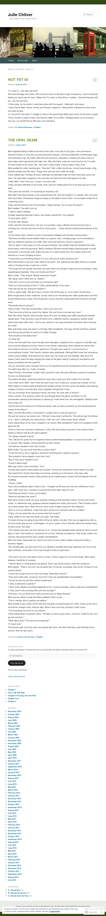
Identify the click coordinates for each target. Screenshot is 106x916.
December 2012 (14, 865)
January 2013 (13, 862)
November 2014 (14, 801)
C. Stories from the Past (24, 637)
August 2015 (13, 778)
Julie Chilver (20, 14)
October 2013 (13, 836)
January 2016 (13, 772)
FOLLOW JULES (16, 663)
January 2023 (13, 737)
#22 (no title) (23, 60)
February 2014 (14, 824)
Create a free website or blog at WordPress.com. (35, 906)
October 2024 (13, 714)
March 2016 (13, 769)
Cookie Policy (54, 911)
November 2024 (14, 711)
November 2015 (14, 775)
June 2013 (12, 848)
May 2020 (12, 752)
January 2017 (13, 763)
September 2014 (15, 807)
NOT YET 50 (18, 79)
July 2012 (12, 880)
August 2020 (13, 746)
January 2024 (13, 728)
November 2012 (14, 868)
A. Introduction (14, 890)
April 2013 (12, 853)
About (34, 60)
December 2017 (14, 761)
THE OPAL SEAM (22, 139)
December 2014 (14, 798)
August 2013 (13, 842)
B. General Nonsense (23, 127)
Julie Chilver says (16, 677)
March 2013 (13, 856)
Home (11, 60)
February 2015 (14, 792)
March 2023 (13, 734)
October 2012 (13, 871)
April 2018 (12, 757)
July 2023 (12, 731)
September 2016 (15, 766)
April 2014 (12, 821)
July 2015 (12, 781)
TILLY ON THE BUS (16, 692)
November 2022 (14, 740)
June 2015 (12, 784)
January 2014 (13, 827)
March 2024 (13, 723)
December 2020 (14, 743)
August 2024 (13, 717)
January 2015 (13, 795)
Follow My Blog (15, 647)
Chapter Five (13, 698)
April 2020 (12, 755)
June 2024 (12, 720)
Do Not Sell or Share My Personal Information (72, 906)
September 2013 (15, 839)
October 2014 (13, 804)
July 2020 (12, 749)
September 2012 (15, 874)
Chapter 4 (12, 701)
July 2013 (12, 845)
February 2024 (14, 726)
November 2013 (14, 833)
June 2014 (12, 816)
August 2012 (13, 877)
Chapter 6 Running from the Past (22, 695)
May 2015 (12, 787)
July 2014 (12, 813)
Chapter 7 (12, 689)
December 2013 (14, 830)
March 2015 (13, 790)
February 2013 (14, 859)
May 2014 (12, 819)
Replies (37, 127)
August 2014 (13, 810)
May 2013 (12, 850)
